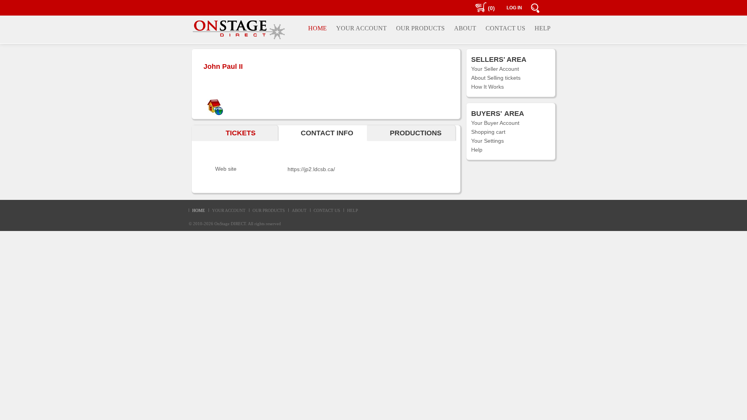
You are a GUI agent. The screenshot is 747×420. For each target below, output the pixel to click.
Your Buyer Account (495, 123)
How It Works (487, 87)
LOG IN (514, 7)
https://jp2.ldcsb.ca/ (311, 169)
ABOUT (299, 210)
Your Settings (487, 141)
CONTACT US (327, 210)
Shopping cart (488, 132)
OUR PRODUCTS (269, 210)
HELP (352, 210)
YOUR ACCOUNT (228, 210)
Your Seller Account (495, 69)
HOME (198, 210)
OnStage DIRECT (230, 223)
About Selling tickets (496, 78)
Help (476, 150)
